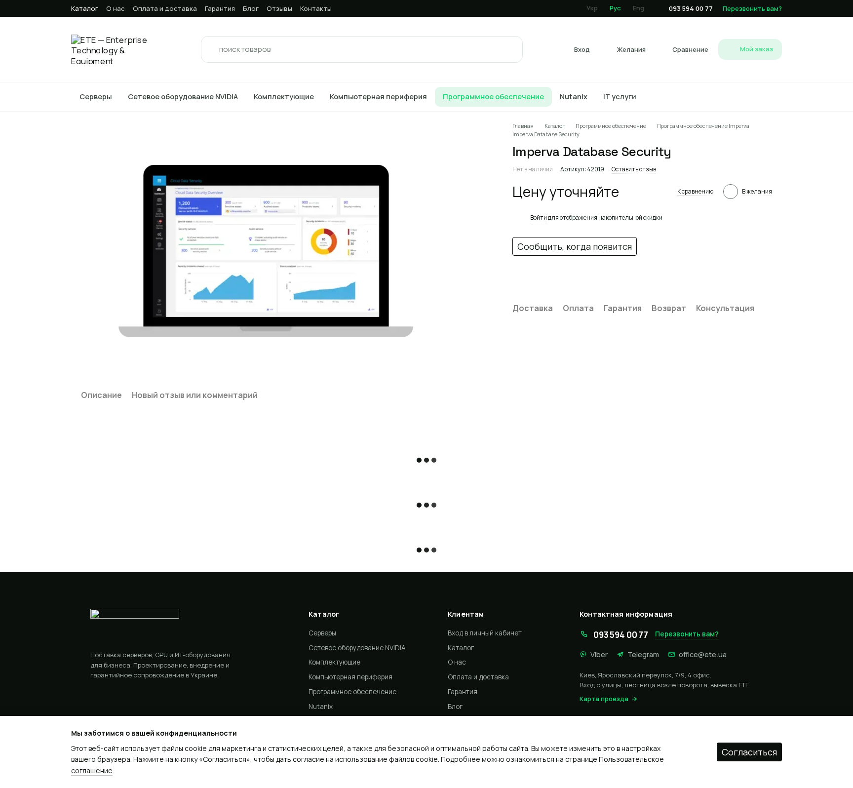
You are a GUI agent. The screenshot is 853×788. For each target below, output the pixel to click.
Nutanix (573, 96)
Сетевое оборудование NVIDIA (183, 96)
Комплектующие (284, 96)
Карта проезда (604, 698)
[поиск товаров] (211, 49)
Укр (592, 7)
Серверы (95, 96)
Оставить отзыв (634, 169)
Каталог (84, 8)
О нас (115, 8)
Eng (638, 7)
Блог (251, 8)
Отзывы (279, 8)
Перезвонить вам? (752, 8)
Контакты (316, 8)
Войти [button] (538, 217)
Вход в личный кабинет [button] (485, 633)
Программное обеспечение (493, 96)
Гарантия (220, 8)
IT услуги (619, 96)
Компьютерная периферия (378, 96)
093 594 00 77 (691, 8)
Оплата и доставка (165, 8)
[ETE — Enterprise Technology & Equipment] (186, 625)
